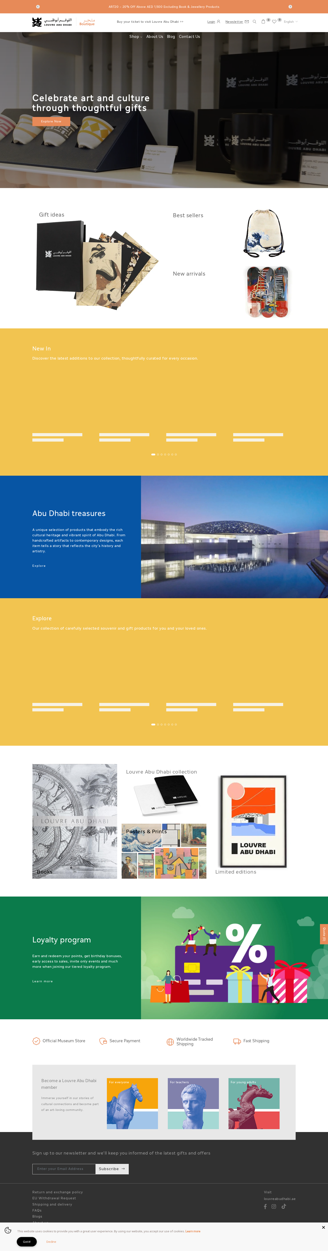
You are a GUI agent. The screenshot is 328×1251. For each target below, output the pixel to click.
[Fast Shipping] (237, 1041)
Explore (39, 566)
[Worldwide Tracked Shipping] (170, 1042)
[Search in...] (254, 21)
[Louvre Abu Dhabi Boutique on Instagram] (274, 1207)
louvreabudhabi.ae (280, 1199)
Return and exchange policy (57, 1192)
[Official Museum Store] (36, 1041)
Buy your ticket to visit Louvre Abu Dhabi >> (150, 22)
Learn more (42, 981)
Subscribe (109, 1169)
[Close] (323, 1227)
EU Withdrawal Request (54, 1198)
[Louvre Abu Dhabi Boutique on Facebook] (265, 1207)
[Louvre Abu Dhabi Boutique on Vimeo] (284, 1207)
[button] (291, 22)
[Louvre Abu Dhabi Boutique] (97, 262)
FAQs (37, 1210)
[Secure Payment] (103, 1041)
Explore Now (51, 121)
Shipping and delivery (52, 1204)
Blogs (37, 1216)
